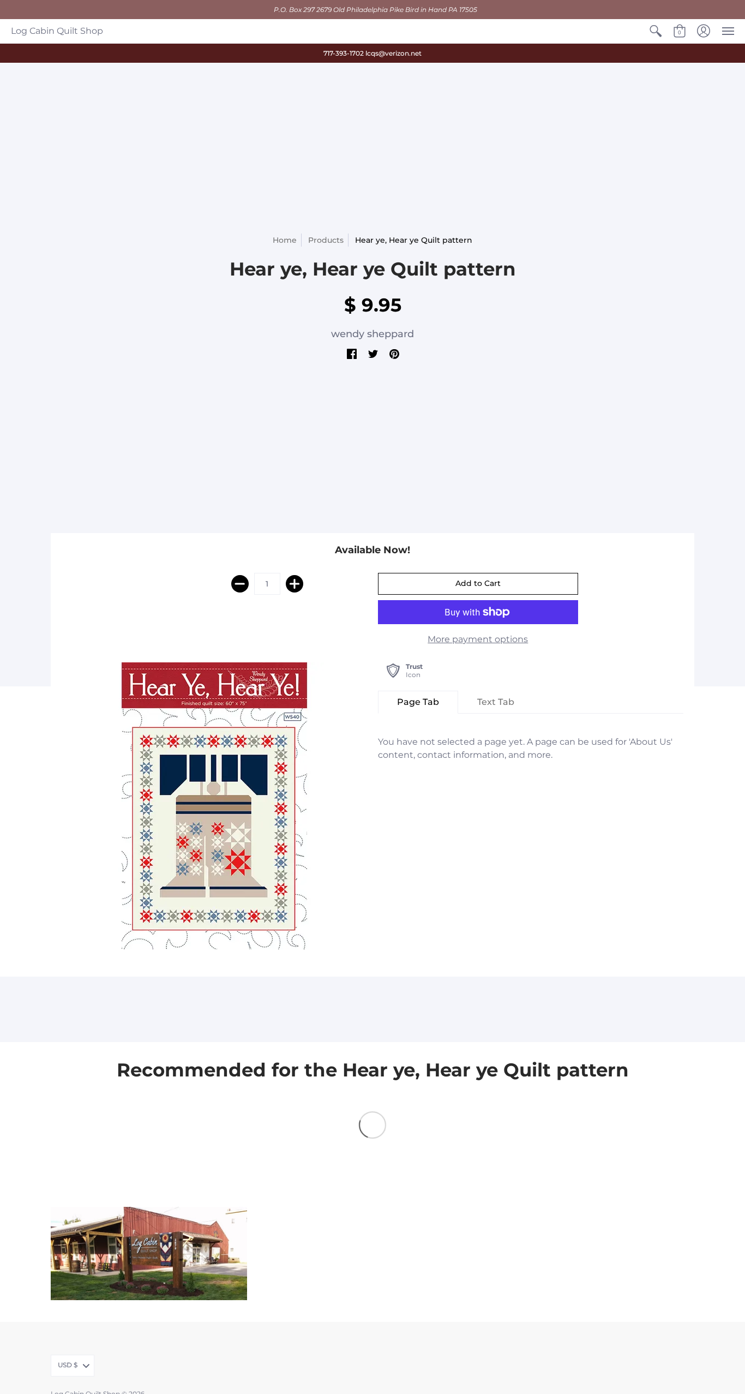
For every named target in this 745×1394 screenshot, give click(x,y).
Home (285, 240)
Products (326, 240)
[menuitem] (656, 31)
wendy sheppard (372, 334)
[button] (656, 31)
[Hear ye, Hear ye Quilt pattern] (214, 805)
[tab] (418, 702)
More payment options (478, 639)
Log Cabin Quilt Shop (57, 31)
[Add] (294, 584)
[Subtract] (240, 584)
